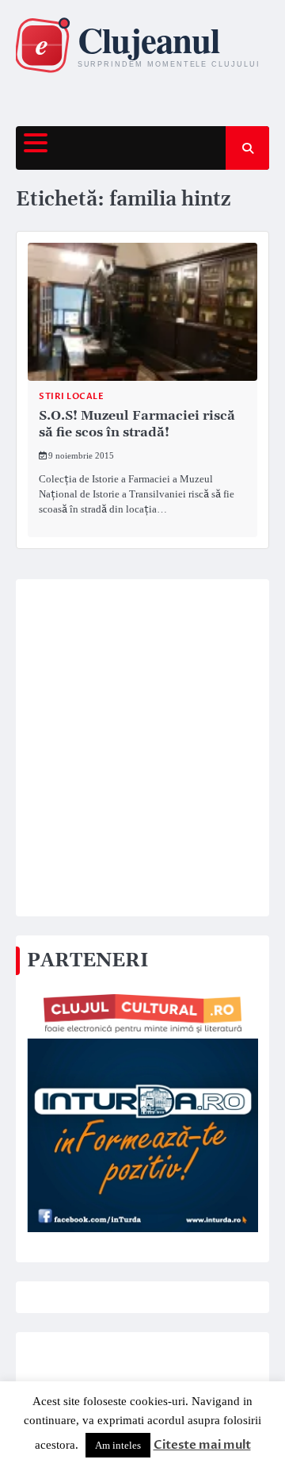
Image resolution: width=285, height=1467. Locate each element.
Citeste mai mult (202, 1445)
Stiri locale (71, 396)
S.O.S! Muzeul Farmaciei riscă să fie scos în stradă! (137, 424)
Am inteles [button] (118, 1445)
